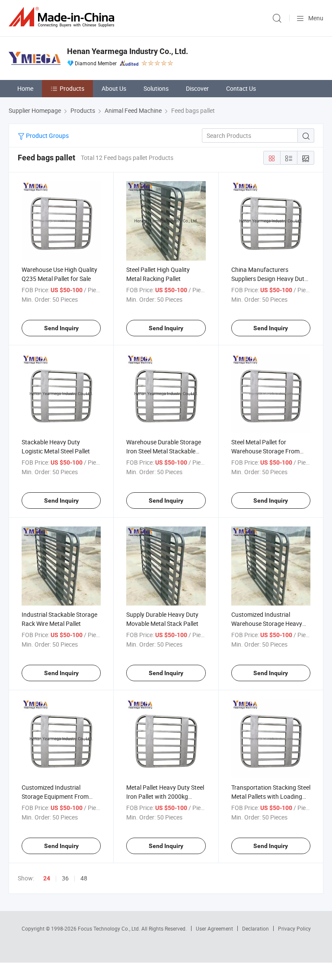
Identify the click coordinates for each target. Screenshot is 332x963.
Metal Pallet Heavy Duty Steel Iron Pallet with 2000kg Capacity (165, 796)
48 (83, 878)
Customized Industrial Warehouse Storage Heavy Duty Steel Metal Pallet (266, 623)
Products (72, 88)
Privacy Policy (294, 928)
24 (46, 878)
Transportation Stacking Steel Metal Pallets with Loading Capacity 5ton (270, 796)
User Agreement (214, 928)
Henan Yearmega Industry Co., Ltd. (127, 51)
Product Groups (47, 135)
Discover (197, 88)
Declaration (255, 928)
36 (65, 878)
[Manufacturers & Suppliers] (63, 17)
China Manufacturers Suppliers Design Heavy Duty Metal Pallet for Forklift (269, 278)
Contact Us (241, 88)
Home (25, 88)
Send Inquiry (61, 328)
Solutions (156, 88)
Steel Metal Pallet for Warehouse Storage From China (265, 451)
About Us (114, 88)
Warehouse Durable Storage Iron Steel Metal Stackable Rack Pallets (163, 451)
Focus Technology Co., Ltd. (109, 928)
